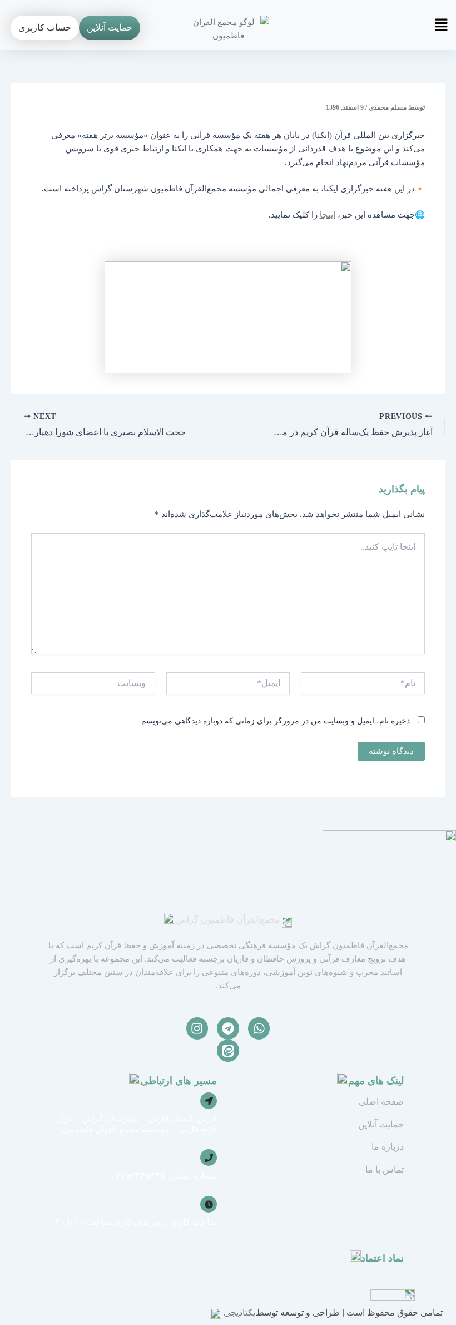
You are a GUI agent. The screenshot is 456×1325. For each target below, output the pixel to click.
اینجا (327, 214)
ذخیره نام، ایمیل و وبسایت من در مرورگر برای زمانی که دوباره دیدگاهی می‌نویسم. (274, 721)
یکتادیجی (239, 1312)
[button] (360, 28)
